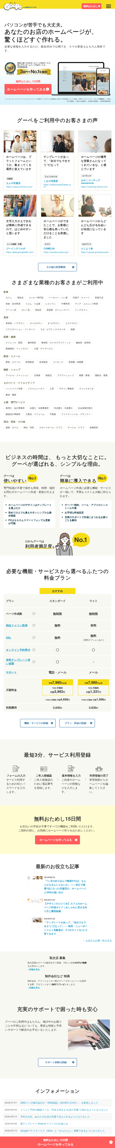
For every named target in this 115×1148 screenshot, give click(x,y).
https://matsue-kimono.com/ (19, 186)
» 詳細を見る (34, 969)
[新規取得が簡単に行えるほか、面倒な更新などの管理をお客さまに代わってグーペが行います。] (34, 625)
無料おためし (90, 6)
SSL (8, 637)
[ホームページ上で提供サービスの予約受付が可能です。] (34, 650)
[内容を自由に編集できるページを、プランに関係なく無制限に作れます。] (34, 613)
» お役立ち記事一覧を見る (97, 940)
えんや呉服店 (13, 183)
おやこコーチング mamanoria (90, 181)
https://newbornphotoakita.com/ (57, 185)
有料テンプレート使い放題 (18, 661)
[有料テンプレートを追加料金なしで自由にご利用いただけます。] (34, 661)
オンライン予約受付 (18, 650)
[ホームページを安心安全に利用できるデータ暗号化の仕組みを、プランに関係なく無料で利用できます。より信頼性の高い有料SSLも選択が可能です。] (34, 637)
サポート (11, 672)
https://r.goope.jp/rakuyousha (95, 252)
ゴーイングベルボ (15, 248)
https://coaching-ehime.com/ (94, 186)
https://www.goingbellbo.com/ (20, 252)
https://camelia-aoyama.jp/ (56, 252)
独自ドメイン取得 (17, 625)
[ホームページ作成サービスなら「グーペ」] (18, 7)
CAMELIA (49, 248)
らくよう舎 (87, 248)
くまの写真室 (51, 181)
